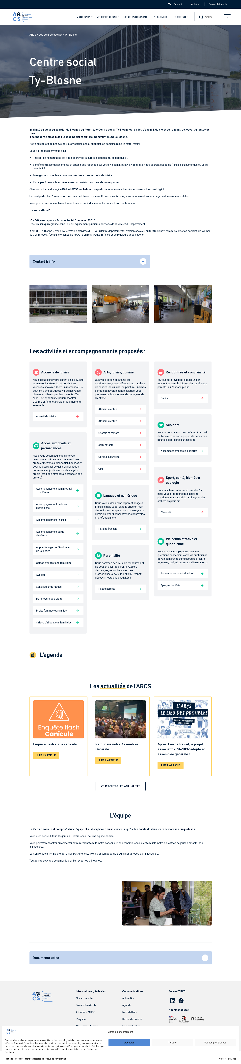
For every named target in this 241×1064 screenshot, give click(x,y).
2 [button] (119, 326)
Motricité (166, 512)
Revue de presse (132, 1019)
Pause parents (106, 588)
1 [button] (112, 326)
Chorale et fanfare (108, 433)
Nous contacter (84, 998)
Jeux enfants (105, 445)
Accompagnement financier (51, 519)
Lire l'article (46, 755)
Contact (178, 4)
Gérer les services (227, 1059)
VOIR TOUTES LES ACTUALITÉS (120, 786)
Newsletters (129, 1012)
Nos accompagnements (135, 16)
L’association (83, 16)
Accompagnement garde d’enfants (50, 533)
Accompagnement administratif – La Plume (54, 490)
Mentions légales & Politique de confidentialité (46, 1059)
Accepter (129, 1042)
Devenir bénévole (218, 4)
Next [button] (205, 304)
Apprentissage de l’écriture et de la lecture (53, 549)
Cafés (164, 398)
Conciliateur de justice (49, 586)
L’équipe (81, 1019)
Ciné (101, 468)
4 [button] (132, 326)
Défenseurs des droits (49, 598)
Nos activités (160, 16)
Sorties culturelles (109, 456)
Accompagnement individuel (177, 573)
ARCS (32, 34)
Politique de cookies (14, 1059)
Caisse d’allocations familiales (54, 562)
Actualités (128, 998)
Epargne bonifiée (170, 585)
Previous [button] (36, 304)
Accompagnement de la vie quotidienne (51, 506)
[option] (58, 304)
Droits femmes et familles (51, 610)
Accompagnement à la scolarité (179, 450)
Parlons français (107, 528)
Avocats (41, 574)
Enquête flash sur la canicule (55, 744)
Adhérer (195, 4)
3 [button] (125, 326)
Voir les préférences (215, 1042)
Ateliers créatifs (107, 409)
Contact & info (44, 261)
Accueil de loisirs (46, 416)
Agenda (126, 1005)
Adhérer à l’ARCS (85, 1012)
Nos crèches (180, 16)
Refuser (172, 1042)
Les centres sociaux (107, 16)
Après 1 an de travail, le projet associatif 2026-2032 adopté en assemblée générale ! (181, 749)
